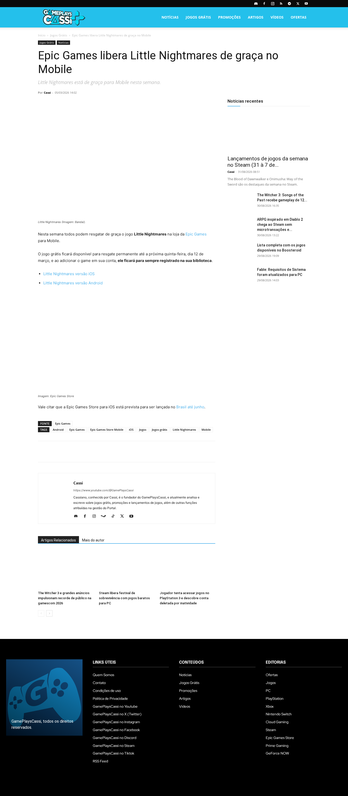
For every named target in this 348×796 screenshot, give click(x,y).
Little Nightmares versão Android (73, 283)
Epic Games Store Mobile (106, 429)
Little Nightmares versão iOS (69, 273)
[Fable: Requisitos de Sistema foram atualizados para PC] (240, 276)
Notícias (170, 17)
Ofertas (298, 17)
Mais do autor (93, 540)
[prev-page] (41, 613)
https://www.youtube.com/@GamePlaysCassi (103, 490)
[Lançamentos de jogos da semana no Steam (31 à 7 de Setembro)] (268, 131)
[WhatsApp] (78, 104)
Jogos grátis (159, 429)
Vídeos (277, 17)
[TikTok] (115, 516)
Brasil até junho (189, 406)
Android (58, 429)
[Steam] (105, 516)
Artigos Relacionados (58, 540)
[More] (102, 104)
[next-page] (49, 613)
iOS (131, 429)
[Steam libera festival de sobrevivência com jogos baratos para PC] (126, 570)
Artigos (255, 17)
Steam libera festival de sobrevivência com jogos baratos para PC (124, 598)
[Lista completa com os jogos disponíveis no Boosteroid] (240, 251)
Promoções (229, 17)
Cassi (47, 92)
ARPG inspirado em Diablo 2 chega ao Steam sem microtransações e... (280, 224)
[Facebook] (264, 3)
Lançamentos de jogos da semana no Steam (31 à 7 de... (267, 162)
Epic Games (196, 234)
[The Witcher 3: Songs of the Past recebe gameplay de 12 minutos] (240, 201)
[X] (298, 3)
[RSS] (281, 3)
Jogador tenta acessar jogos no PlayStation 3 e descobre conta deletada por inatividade (184, 598)
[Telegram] (289, 3)
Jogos (142, 429)
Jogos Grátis (198, 17)
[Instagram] (272, 3)
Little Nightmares (184, 429)
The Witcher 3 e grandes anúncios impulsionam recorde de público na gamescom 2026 (64, 598)
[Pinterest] (66, 104)
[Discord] (256, 3)
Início (41, 35)
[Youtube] (306, 3)
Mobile (206, 429)
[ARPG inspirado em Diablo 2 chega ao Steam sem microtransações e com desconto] (240, 226)
